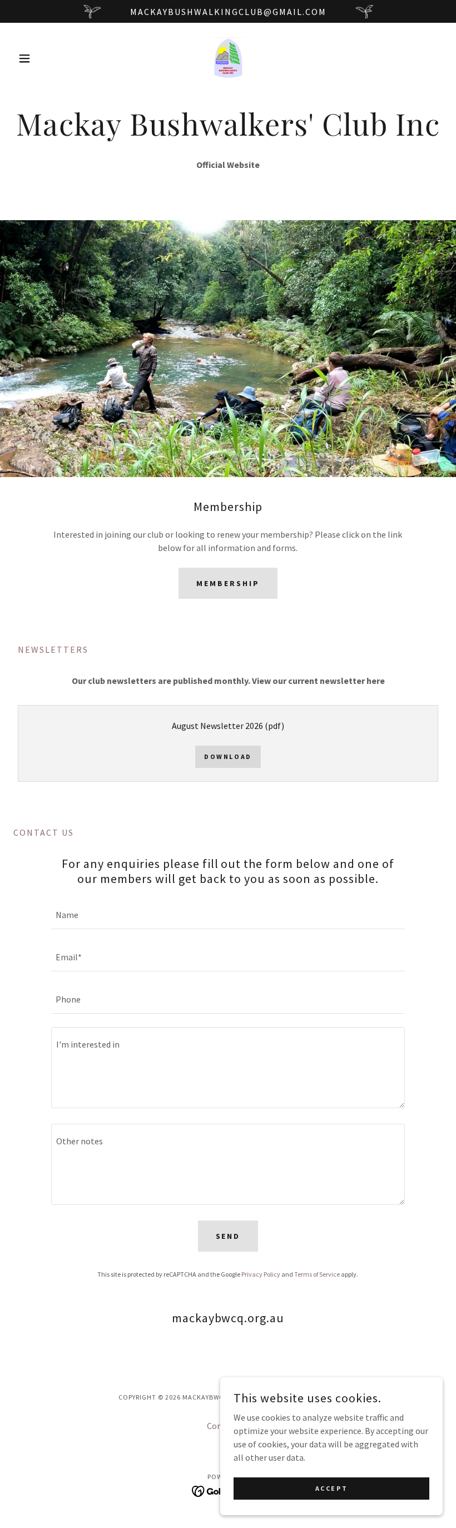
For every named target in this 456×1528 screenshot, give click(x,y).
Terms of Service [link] (317, 1274)
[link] (228, 58)
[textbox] (227, 914)
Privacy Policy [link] (260, 1274)
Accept (331, 1488)
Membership (228, 583)
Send (228, 1236)
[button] (45, 58)
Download (228, 756)
